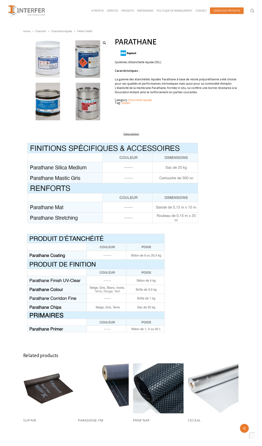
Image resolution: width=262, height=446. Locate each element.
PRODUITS (127, 10)
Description (131, 133)
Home (26, 31)
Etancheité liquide (61, 31)
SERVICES (112, 10)
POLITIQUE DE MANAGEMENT (174, 10)
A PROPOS (97, 10)
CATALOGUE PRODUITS (227, 10)
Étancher (40, 31)
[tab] (131, 134)
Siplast (125, 103)
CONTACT (201, 10)
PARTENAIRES (145, 10)
